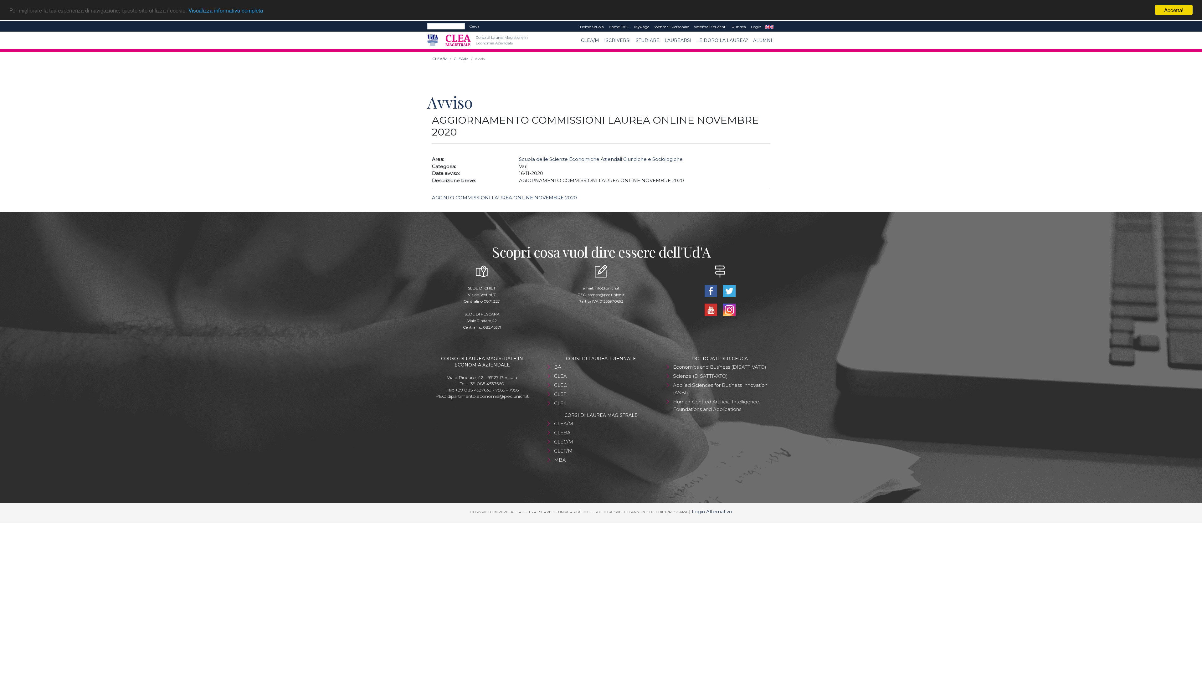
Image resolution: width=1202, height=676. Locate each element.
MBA (560, 460)
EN (769, 27)
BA (557, 367)
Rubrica (739, 26)
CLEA (560, 376)
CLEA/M (590, 40)
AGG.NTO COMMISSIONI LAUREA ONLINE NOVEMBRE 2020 (504, 198)
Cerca (474, 26)
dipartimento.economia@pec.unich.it (488, 396)
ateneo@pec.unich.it (606, 294)
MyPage (641, 26)
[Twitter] (729, 291)
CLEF (560, 394)
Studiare (648, 40)
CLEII (560, 403)
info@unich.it (607, 288)
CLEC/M (563, 442)
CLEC (560, 385)
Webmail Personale (671, 26)
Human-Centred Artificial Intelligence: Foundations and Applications (716, 405)
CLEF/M (563, 451)
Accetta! (1174, 10)
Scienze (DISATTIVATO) (700, 376)
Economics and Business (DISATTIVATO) (719, 367)
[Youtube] (711, 309)
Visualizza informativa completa (225, 10)
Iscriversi (617, 40)
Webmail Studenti (710, 26)
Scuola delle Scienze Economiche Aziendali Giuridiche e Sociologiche (601, 159)
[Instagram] (729, 309)
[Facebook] (711, 291)
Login (756, 26)
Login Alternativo (712, 512)
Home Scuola (592, 26)
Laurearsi (678, 40)
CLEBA (562, 433)
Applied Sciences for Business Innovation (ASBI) (720, 389)
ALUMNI (762, 40)
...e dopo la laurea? (722, 40)
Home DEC (619, 26)
